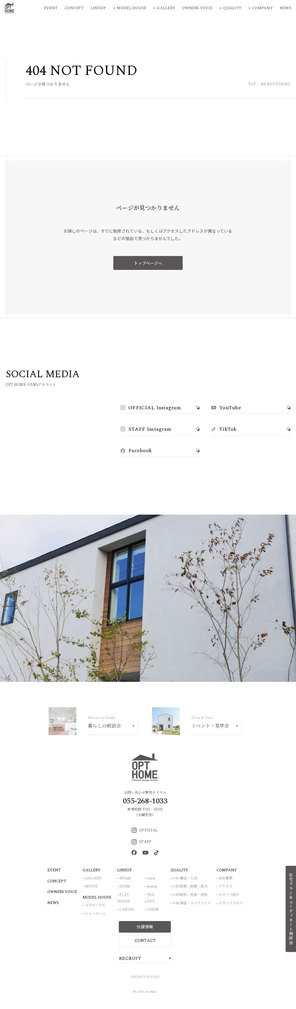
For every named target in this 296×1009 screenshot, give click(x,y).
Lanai (151, 878)
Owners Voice (197, 8)
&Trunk (125, 878)
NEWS (53, 903)
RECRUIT (130, 958)
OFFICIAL (148, 830)
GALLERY (93, 878)
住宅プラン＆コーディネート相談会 (291, 909)
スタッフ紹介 (229, 895)
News (285, 8)
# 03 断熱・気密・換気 (190, 895)
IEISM (124, 886)
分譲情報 (144, 926)
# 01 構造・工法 (185, 878)
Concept (74, 8)
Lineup (98, 8)
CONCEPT (56, 881)
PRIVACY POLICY (145, 976)
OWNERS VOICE (62, 892)
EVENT (54, 870)
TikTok (228, 429)
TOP (252, 84)
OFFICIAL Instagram (154, 407)
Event (51, 8)
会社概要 (225, 878)
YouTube (230, 407)
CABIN (153, 909)
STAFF (145, 842)
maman (152, 886)
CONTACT (145, 941)
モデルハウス (95, 905)
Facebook (140, 450)
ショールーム (95, 913)
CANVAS (126, 909)
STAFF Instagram (149, 429)
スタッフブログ (231, 903)
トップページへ (148, 263)
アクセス (225, 886)
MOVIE (91, 886)
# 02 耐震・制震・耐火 (190, 886)
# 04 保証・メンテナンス (192, 903)
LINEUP (124, 870)
